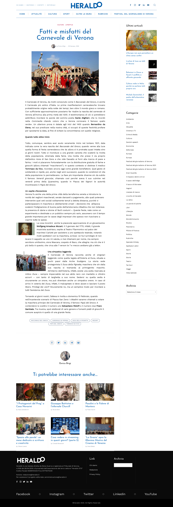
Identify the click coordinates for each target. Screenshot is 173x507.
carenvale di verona (60, 320)
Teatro (128, 261)
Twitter (88, 494)
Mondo (129, 215)
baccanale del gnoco (39, 320)
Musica (129, 223)
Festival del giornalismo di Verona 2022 (141, 169)
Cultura (52, 14)
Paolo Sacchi (91, 409)
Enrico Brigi (61, 46)
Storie (128, 254)
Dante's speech (132, 142)
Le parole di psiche (133, 204)
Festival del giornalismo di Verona (139, 161)
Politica (129, 234)
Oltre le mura (84, 14)
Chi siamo (20, 5)
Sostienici (30, 5)
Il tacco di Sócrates (133, 184)
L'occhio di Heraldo (133, 196)
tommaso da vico (72, 324)
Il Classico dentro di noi (135, 177)
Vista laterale (131, 273)
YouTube (151, 494)
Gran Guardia (131, 173)
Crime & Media (131, 135)
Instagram (56, 494)
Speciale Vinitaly (132, 242)
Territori (129, 265)
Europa (129, 154)
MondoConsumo (132, 219)
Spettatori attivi (132, 246)
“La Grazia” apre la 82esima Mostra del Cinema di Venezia (96, 440)
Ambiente (130, 119)
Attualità (36, 14)
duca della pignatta (80, 320)
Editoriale (51, 5)
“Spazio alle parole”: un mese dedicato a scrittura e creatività (30, 440)
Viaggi (128, 269)
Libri (128, 208)
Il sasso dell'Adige (133, 181)
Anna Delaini (91, 446)
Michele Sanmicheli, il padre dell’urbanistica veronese (135, 97)
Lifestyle (69, 25)
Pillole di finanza (132, 231)
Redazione (94, 470)
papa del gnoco (56, 324)
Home (22, 14)
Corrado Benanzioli (58, 443)
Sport (66, 14)
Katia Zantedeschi (23, 409)
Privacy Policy (95, 474)
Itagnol (129, 188)
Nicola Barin (56, 409)
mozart (95, 320)
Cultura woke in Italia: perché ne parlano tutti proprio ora (135, 86)
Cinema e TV (131, 131)
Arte (128, 123)
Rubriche (103, 14)
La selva (129, 200)
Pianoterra (130, 227)
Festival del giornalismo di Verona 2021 (141, 165)
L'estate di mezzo (133, 192)
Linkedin (119, 494)
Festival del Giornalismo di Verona (134, 14)
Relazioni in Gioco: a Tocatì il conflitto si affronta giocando (134, 75)
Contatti (40, 5)
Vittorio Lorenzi (22, 446)
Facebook (23, 494)
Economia (130, 146)
